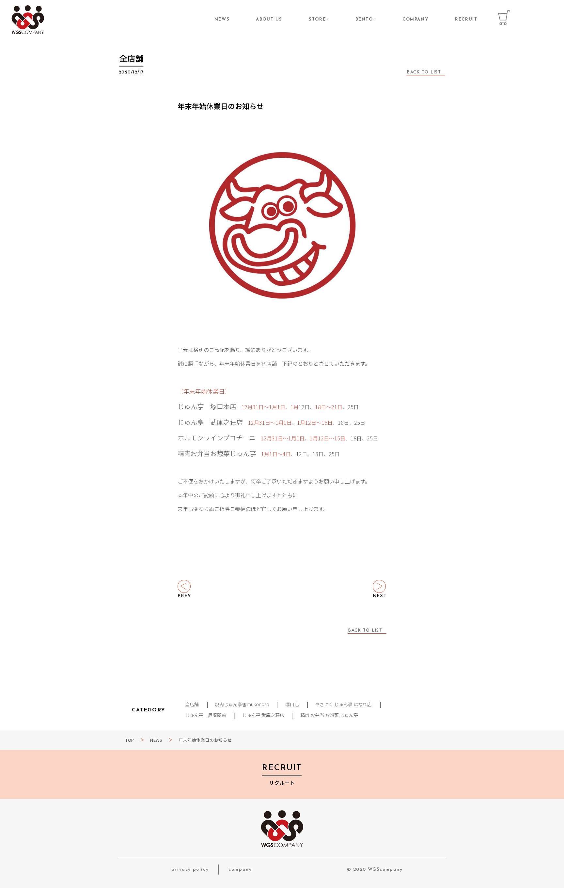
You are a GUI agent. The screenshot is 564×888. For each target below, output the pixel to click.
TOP (129, 740)
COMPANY (415, 19)
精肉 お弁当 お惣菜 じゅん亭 (329, 715)
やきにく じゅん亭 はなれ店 (343, 704)
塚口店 (292, 704)
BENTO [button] (364, 19)
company (240, 869)
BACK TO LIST (424, 72)
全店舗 (192, 704)
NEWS (221, 19)
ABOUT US (269, 19)
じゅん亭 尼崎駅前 (205, 715)
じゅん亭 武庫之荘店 (263, 715)
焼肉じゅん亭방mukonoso (242, 704)
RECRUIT (466, 19)
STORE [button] (317, 19)
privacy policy (190, 869)
